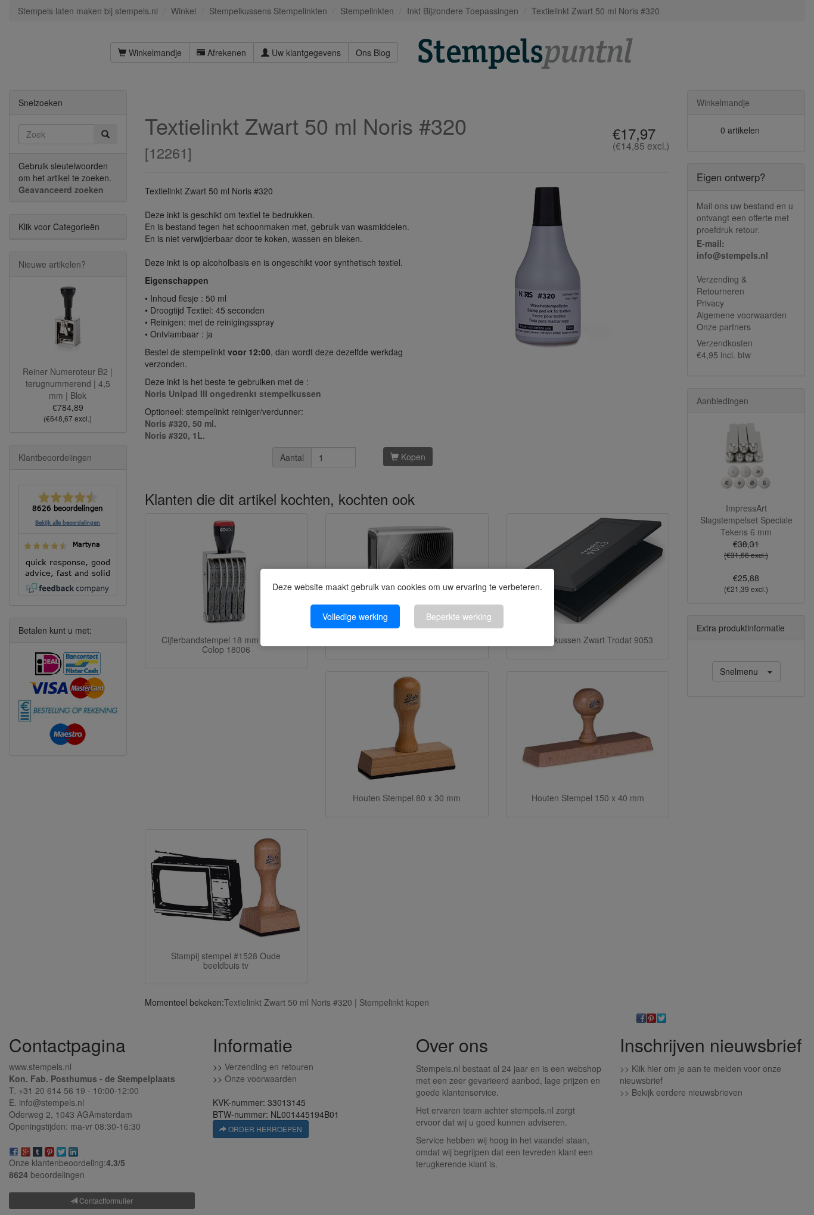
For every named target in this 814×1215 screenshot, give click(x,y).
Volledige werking (355, 616)
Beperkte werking (459, 616)
